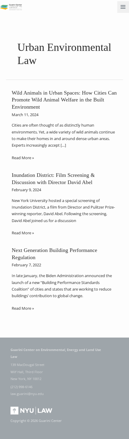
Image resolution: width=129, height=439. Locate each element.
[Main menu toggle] (123, 7)
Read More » (23, 157)
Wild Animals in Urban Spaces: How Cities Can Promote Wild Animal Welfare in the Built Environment (64, 100)
